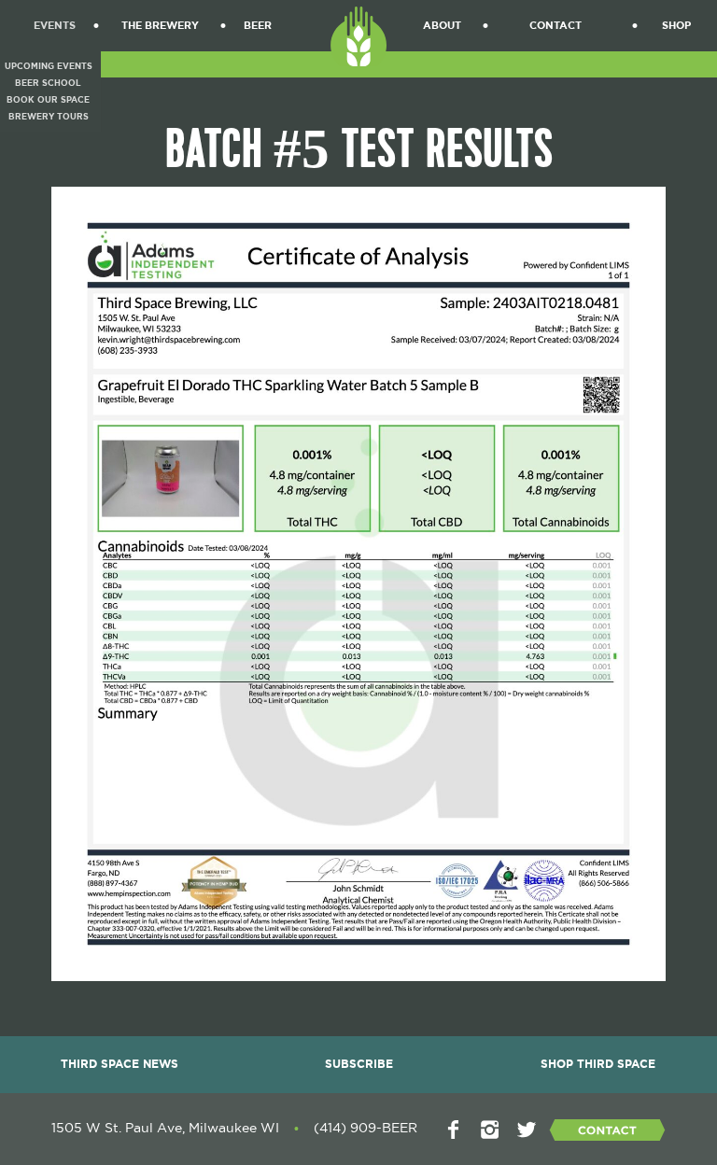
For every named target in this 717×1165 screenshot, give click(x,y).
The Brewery (160, 25)
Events (55, 25)
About (442, 25)
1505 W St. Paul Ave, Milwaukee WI (165, 1128)
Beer (258, 25)
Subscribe (359, 1064)
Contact (555, 25)
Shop (676, 25)
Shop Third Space (598, 1064)
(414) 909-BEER (365, 1128)
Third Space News (119, 1064)
